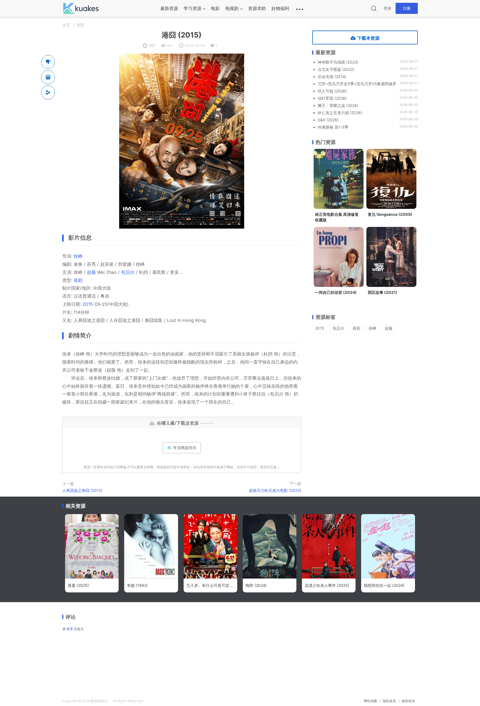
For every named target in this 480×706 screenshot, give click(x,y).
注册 (407, 8)
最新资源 (169, 8)
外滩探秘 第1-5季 (333, 127)
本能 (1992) (137, 585)
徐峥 (78, 256)
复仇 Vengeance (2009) (390, 214)
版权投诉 (408, 701)
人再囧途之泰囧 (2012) (82, 490)
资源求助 (257, 8)
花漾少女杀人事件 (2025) (327, 585)
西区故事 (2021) (382, 292)
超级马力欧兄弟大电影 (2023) (275, 490)
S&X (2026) (328, 119)
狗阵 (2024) (256, 585)
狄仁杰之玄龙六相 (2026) (340, 112)
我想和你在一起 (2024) (384, 585)
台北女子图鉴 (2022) (336, 69)
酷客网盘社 (99, 701)
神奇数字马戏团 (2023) (338, 62)
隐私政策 (389, 701)
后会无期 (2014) (332, 76)
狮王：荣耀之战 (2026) (338, 105)
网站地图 (370, 701)
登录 (387, 8)
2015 (87, 304)
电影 (215, 8)
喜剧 (78, 280)
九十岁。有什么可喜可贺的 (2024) (210, 585)
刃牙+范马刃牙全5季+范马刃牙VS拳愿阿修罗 (357, 83)
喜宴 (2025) (78, 585)
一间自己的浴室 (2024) (336, 292)
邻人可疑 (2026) (332, 91)
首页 (66, 24)
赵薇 (91, 272)
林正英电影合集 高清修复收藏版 (337, 217)
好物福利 (280, 8)
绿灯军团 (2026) (332, 98)
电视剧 (232, 8)
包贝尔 (127, 272)
